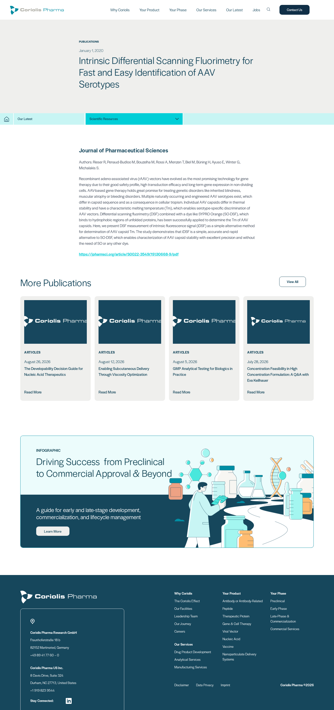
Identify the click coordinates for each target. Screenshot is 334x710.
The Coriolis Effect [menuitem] (187, 601)
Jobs (256, 9)
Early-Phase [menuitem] (278, 608)
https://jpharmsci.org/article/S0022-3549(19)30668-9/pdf (128, 254)
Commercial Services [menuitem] (284, 628)
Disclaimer (181, 685)
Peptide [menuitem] (228, 608)
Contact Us (294, 9)
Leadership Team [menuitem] (186, 616)
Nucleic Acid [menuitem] (231, 639)
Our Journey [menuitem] (182, 623)
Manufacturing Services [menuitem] (190, 667)
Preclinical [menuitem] (277, 601)
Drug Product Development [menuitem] (192, 651)
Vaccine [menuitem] (228, 646)
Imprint (225, 685)
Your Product (149, 9)
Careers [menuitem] (179, 631)
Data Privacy (204, 685)
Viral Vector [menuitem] (230, 631)
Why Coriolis (120, 9)
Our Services (206, 9)
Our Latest (234, 9)
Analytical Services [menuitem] (187, 659)
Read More (33, 391)
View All (292, 281)
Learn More (53, 531)
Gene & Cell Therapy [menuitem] (237, 623)
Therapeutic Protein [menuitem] (236, 616)
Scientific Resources (103, 118)
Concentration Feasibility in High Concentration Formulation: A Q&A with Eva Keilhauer (278, 374)
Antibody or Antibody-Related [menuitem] (243, 601)
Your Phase (178, 9)
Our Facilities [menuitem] (183, 608)
